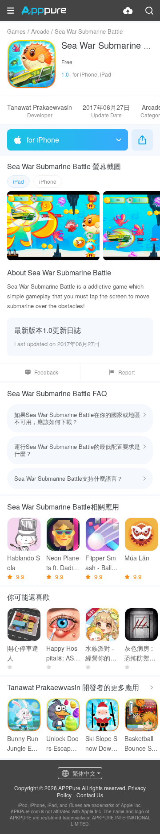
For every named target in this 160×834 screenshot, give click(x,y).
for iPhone (43, 140)
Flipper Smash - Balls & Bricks (100, 562)
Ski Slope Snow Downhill (101, 743)
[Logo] (43, 10)
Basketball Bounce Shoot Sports (139, 743)
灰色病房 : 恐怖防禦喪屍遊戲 (140, 653)
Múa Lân (136, 557)
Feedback (46, 372)
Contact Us (89, 795)
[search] (149, 10)
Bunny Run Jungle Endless (23, 743)
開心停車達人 (22, 653)
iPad (18, 181)
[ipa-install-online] (128, 10)
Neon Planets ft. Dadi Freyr (62, 562)
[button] (10, 10)
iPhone (47, 181)
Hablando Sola (23, 562)
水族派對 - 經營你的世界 (100, 653)
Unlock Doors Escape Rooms (62, 743)
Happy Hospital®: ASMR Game (62, 653)
